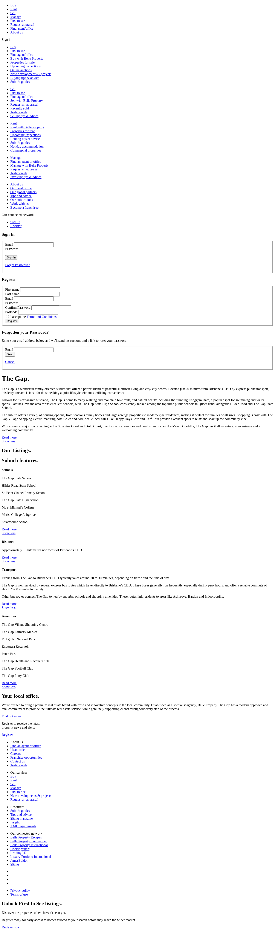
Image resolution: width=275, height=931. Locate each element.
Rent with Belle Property (27, 127)
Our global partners (23, 192)
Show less (8, 441)
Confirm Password (18, 307)
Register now (11, 927)
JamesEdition (19, 860)
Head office (18, 750)
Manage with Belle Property (29, 165)
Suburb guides (20, 82)
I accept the (33, 317)
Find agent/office (21, 28)
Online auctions (21, 70)
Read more (9, 437)
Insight (15, 822)
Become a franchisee (24, 207)
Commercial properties (25, 150)
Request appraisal (22, 24)
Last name (12, 294)
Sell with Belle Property (26, 100)
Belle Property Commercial (28, 841)
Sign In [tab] (15, 222)
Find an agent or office (25, 161)
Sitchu (14, 864)
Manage (15, 17)
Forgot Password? (17, 265)
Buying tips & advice (24, 78)
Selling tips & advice (24, 116)
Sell (12, 13)
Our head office (21, 188)
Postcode (11, 312)
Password (11, 249)
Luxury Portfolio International (30, 856)
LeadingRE (18, 853)
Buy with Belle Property (26, 58)
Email (9, 244)
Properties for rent (22, 131)
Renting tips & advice (25, 139)
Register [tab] (15, 226)
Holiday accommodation (27, 146)
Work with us (19, 203)
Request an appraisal (24, 104)
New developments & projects (30, 74)
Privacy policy (20, 890)
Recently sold (19, 108)
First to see (17, 21)
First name (12, 289)
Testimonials (18, 112)
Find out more (11, 716)
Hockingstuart (19, 849)
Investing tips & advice (25, 177)
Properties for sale (22, 62)
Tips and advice (21, 196)
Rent (13, 9)
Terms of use (19, 894)
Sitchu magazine (21, 818)
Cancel (10, 362)
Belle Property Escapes (26, 837)
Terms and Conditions (42, 317)
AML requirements (23, 826)
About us (16, 32)
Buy (13, 5)
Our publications (21, 200)
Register (7, 735)
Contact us (17, 761)
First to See (18, 792)
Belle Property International (29, 845)
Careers (15, 753)
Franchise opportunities (26, 757)
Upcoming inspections (25, 66)
